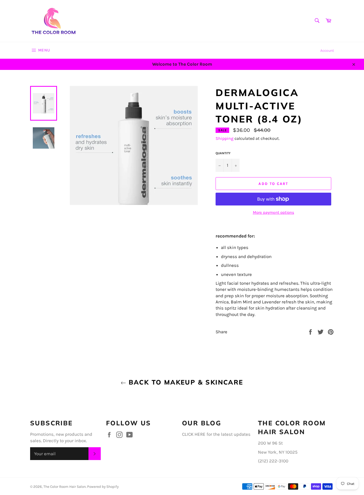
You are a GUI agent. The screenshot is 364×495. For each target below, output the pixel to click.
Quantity (223, 153)
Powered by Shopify (103, 487)
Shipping (224, 138)
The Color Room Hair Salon (64, 487)
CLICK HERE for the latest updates (216, 434)
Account (327, 50)
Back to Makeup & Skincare (184, 382)
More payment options (273, 212)
